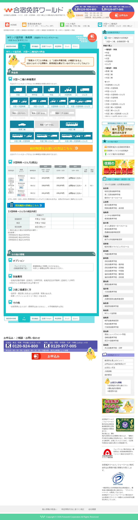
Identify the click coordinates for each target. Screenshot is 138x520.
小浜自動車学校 (111, 292)
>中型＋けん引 (110, 91)
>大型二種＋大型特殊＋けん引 (116, 114)
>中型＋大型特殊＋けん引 (115, 95)
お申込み (123, 15)
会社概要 (92, 509)
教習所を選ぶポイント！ (114, 360)
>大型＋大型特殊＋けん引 (115, 104)
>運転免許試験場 (114, 388)
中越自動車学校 (111, 254)
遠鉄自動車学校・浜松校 (114, 277)
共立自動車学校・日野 (113, 348)
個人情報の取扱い (49, 509)
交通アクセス (46, 46)
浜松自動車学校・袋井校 (114, 264)
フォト (67, 46)
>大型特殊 (109, 61)
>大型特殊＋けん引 (112, 85)
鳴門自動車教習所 (112, 321)
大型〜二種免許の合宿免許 (117, 38)
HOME (14, 25)
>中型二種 (109, 74)
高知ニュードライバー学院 (115, 334)
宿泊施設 (35, 46)
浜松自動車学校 (111, 261)
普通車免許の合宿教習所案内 (118, 147)
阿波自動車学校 (111, 324)
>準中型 (108, 56)
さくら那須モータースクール (116, 226)
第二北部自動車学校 (112, 195)
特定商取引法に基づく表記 (72, 509)
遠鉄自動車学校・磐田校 (114, 274)
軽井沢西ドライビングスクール (117, 247)
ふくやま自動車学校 (112, 215)
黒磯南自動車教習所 (112, 232)
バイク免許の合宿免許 (116, 154)
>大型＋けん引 (110, 101)
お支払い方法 (110, 368)
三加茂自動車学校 (112, 327)
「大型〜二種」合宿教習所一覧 (117, 42)
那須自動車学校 (111, 229)
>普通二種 (109, 71)
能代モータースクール (113, 198)
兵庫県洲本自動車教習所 (114, 299)
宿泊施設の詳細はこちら (27, 205)
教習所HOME (11, 46)
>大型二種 (109, 78)
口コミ (75, 46)
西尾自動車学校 (111, 284)
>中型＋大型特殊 (111, 88)
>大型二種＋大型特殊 (113, 107)
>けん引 (108, 64)
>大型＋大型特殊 (111, 98)
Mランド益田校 (111, 313)
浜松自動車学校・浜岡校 (114, 268)
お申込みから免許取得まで (115, 364)
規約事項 (108, 375)
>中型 (107, 53)
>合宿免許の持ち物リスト (117, 385)
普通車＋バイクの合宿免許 (117, 151)
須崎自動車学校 (111, 337)
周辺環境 (58, 46)
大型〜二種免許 (117, 25)
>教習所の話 (112, 391)
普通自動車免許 (40, 25)
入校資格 (108, 371)
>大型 (107, 58)
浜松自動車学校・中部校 (114, 271)
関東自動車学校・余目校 (114, 208)
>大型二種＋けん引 (112, 110)
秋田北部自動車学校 (112, 191)
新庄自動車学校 (111, 205)
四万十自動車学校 (112, 341)
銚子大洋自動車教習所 (113, 239)
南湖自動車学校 (111, 219)
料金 (24, 45)
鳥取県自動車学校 (112, 306)
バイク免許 (77, 25)
